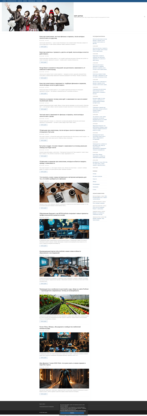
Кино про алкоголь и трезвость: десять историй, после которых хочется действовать (64, 53)
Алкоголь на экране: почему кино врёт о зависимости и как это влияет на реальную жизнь (64, 100)
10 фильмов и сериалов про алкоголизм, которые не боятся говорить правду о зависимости (63, 162)
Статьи (47, 40)
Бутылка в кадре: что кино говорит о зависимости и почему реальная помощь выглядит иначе (63, 146)
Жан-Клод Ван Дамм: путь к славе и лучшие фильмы (100, 198)
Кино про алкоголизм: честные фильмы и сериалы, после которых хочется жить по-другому (62, 37)
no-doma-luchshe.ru (75, 415)
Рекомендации (96, 184)
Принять (72, 412)
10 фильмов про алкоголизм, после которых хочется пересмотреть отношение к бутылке (62, 131)
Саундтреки (95, 186)
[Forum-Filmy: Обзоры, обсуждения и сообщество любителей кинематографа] (64, 342)
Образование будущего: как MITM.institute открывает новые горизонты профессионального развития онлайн (64, 214)
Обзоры (94, 181)
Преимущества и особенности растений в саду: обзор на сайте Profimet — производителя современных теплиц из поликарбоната (64, 290)
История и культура (97, 176)
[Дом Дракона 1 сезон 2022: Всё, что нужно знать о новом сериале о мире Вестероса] (64, 378)
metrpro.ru (68, 415)
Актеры (94, 173)
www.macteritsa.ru (84, 415)
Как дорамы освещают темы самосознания (99, 218)
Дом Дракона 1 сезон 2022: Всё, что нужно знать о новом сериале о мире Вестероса (63, 364)
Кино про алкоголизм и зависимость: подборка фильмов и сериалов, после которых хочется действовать (63, 84)
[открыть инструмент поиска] (144, 16)
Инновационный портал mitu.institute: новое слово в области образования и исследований (60, 252)
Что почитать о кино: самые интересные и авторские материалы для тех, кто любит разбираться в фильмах (63, 178)
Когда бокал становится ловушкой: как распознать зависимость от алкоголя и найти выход (62, 68)
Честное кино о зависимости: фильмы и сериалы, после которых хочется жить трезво (62, 115)
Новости (95, 179)
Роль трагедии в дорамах (99, 203)
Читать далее (44, 46)
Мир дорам (78, 16)
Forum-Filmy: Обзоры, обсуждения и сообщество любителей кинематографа (60, 327)
